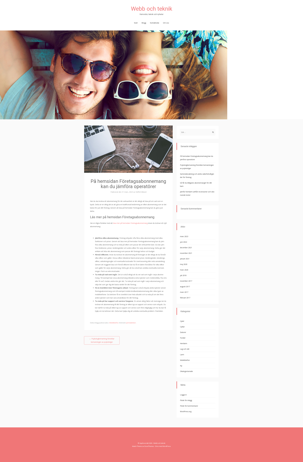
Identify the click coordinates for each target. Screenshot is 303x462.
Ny (181, 366)
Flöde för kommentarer (189, 406)
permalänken (131, 323)
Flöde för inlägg (186, 400)
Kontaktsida (154, 23)
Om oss (166, 23)
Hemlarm (183, 343)
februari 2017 (185, 298)
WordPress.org (185, 411)
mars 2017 (184, 292)
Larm (182, 354)
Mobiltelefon (114, 323)
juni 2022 (183, 242)
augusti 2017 (185, 286)
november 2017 (186, 281)
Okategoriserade (186, 371)
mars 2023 (184, 236)
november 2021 (186, 253)
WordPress (167, 446)
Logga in (183, 395)
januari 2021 (184, 259)
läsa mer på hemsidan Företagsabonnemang (130, 223)
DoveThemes (149, 446)
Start (136, 23)
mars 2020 (184, 270)
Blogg (144, 23)
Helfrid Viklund (141, 192)
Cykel (182, 321)
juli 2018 (183, 275)
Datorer (183, 332)
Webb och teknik (151, 8)
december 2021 (186, 247)
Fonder (182, 338)
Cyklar (182, 327)
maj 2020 (183, 264)
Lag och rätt (184, 349)
